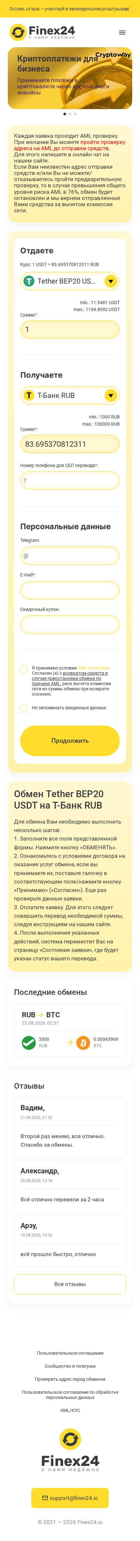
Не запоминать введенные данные (69, 707)
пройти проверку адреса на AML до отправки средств (69, 145)
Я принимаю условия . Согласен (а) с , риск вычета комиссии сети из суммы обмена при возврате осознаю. (71, 681)
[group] (70, 78)
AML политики (93, 668)
